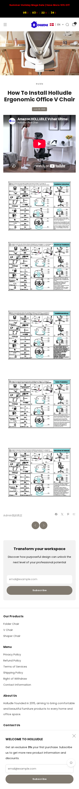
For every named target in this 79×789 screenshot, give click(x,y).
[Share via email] (74, 514)
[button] (56, 24)
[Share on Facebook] (56, 514)
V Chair (8, 630)
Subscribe (40, 779)
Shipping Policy (13, 672)
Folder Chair (11, 624)
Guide (39, 83)
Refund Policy (12, 660)
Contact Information (17, 685)
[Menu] (5, 24)
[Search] (67, 24)
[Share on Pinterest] (68, 514)
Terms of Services (15, 666)
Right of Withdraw (15, 679)
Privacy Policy (12, 654)
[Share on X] (62, 514)
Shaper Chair (11, 636)
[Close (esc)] (74, 736)
